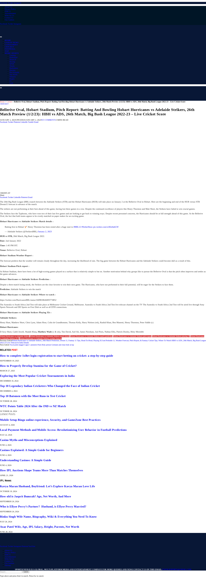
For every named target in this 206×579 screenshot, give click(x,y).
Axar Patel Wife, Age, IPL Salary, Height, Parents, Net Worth (39, 526)
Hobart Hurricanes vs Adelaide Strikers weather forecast (41, 338)
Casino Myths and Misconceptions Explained (28, 440)
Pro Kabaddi (14, 72)
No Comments (48, 120)
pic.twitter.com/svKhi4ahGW (106, 227)
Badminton (14, 68)
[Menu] (1, 87)
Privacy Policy (10, 9)
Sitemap (8, 565)
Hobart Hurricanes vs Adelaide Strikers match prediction (91, 336)
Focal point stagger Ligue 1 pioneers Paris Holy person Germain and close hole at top (42, 345)
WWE (12, 64)
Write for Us (9, 16)
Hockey (12, 70)
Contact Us (9, 18)
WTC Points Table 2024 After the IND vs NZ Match (33, 406)
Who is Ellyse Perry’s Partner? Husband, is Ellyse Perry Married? (43, 506)
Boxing (12, 62)
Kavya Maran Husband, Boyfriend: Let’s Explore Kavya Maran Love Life (47, 486)
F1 (11, 81)
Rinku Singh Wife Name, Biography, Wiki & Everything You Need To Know (48, 516)
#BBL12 (77, 227)
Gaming (13, 55)
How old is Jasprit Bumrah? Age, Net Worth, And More (35, 496)
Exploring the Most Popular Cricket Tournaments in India (37, 375)
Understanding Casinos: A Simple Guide (25, 460)
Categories (11, 45)
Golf (11, 83)
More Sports (12, 53)
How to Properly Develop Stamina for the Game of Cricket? (38, 365)
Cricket (9, 47)
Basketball (13, 57)
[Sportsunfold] (62, 36)
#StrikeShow (87, 227)
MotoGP (13, 60)
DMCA (8, 11)
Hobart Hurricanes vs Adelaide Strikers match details (50, 336)
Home (8, 40)
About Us (8, 7)
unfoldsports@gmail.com (176, 569)
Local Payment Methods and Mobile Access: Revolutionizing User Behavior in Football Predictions (63, 429)
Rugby (12, 79)
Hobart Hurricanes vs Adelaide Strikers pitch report (132, 336)
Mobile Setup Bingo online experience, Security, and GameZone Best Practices (50, 419)
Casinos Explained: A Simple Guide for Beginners (32, 450)
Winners (13, 77)
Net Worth (13, 75)
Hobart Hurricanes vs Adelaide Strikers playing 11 (171, 336)
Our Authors (9, 20)
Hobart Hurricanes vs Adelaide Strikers (14, 336)
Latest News (11, 42)
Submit (25, 572)
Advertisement (10, 13)
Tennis (12, 66)
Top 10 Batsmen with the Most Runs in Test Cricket (33, 396)
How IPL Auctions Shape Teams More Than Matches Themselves (41, 470)
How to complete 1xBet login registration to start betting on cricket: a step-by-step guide (56, 355)
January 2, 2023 (45, 231)
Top (7, 51)
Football (10, 49)
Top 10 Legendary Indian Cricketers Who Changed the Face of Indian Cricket (50, 385)
